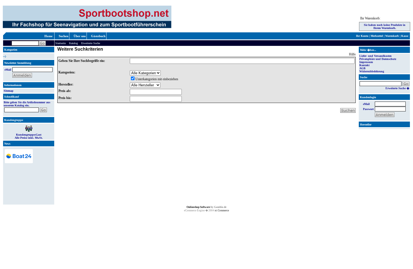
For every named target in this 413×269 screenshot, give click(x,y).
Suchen (63, 36)
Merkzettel (377, 35)
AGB (362, 68)
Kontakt (364, 65)
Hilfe (352, 54)
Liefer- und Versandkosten (375, 55)
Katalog (73, 43)
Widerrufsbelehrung (371, 71)
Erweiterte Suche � (397, 88)
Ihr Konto (362, 35)
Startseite (60, 43)
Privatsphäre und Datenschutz (377, 58)
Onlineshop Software (198, 207)
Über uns (80, 36)
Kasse (404, 35)
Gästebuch (98, 36)
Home (48, 36)
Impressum (366, 62)
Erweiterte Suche (90, 43)
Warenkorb (392, 35)
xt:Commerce (222, 210)
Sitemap (8, 90)
